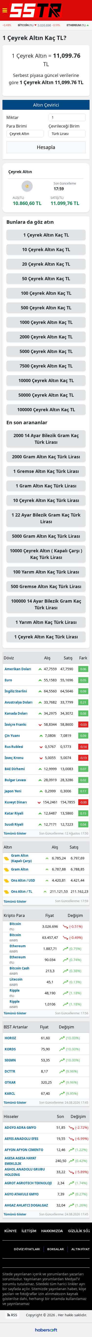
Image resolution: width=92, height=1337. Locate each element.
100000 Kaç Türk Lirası (46, 604)
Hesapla (46, 147)
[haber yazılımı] (46, 1329)
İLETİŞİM (29, 1231)
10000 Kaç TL (46, 380)
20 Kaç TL (46, 264)
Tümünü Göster (15, 833)
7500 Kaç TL (46, 366)
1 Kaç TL (46, 235)
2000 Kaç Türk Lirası (46, 438)
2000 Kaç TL (46, 337)
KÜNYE (10, 1231)
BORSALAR (55, 1249)
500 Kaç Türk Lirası (46, 586)
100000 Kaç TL (46, 409)
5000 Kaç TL (46, 351)
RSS (13, 1315)
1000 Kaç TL (46, 322)
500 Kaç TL (46, 308)
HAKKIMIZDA (52, 1231)
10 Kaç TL (46, 249)
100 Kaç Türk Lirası (46, 572)
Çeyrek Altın (25, 38)
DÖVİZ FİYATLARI (27, 1249)
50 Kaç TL (46, 278)
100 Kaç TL (46, 293)
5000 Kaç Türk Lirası (46, 536)
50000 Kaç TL (46, 395)
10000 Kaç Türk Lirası (46, 554)
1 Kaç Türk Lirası (46, 471)
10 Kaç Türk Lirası (46, 500)
